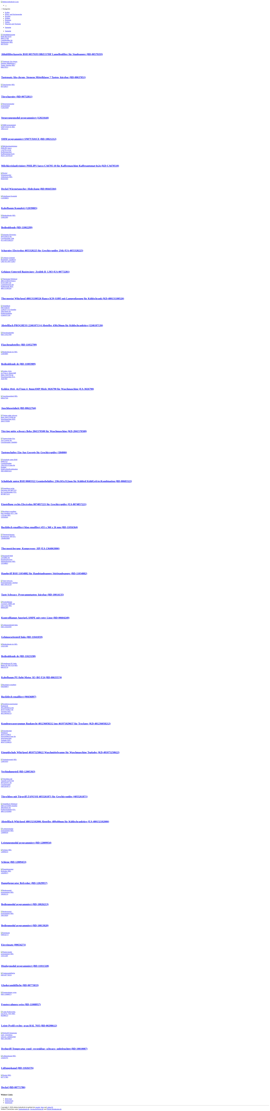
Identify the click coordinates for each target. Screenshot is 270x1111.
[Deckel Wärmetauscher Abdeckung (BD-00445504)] (9, 179)
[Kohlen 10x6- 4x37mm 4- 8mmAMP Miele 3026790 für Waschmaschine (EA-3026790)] (9, 379)
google (37, 1107)
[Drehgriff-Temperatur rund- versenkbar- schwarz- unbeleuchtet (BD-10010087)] (9, 1039)
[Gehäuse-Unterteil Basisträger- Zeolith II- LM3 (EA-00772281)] (9, 261)
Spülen (7, 22)
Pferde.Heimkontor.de (54, 1109)
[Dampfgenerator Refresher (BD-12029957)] (9, 873)
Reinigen (8, 20)
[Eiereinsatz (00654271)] (9, 935)
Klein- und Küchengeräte (13, 14)
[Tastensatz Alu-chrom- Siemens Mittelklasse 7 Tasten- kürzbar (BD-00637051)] (9, 67)
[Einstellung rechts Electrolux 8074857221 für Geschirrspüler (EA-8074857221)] (9, 494)
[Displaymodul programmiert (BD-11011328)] (9, 956)
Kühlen (7, 18)
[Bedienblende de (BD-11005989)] (9, 354)
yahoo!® (50, 1107)
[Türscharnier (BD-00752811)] (9, 86)
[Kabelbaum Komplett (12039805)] (9, 198)
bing (42, 1107)
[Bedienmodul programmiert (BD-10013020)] (9, 915)
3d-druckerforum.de (36, 1109)
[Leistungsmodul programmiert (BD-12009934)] (9, 832)
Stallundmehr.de (24, 1109)
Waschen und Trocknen (13, 24)
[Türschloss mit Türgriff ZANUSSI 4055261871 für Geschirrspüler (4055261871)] (9, 786)
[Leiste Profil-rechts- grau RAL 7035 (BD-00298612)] (9, 1015)
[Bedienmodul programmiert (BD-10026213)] (9, 894)
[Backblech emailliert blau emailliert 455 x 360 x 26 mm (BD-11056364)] (9, 517)
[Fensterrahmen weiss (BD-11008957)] (9, 994)
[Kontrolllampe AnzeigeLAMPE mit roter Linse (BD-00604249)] (9, 607)
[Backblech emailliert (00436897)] (9, 686)
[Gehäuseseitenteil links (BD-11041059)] (9, 627)
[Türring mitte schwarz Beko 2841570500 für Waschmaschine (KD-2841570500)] (9, 421)
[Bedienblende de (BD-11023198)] (9, 646)
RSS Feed (8, 1099)
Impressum (8, 1103)
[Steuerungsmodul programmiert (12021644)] (9, 107)
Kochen (7, 16)
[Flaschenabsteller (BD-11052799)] (9, 334)
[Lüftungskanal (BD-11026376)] (9, 1058)
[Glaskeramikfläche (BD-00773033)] (9, 975)
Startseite (8, 27)
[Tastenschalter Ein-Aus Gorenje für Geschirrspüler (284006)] (9, 442)
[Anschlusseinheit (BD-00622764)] (9, 398)
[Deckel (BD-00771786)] (9, 1077)
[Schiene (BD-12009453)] (9, 852)
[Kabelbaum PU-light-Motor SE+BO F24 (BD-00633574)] (9, 667)
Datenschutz (9, 1101)
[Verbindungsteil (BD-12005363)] (9, 761)
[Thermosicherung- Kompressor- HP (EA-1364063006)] (9, 538)
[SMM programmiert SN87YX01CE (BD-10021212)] (9, 129)
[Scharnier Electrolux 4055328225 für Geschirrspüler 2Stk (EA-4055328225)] (9, 240)
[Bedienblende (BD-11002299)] (9, 217)
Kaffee (7, 12)
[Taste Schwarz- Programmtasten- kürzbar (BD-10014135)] (9, 584)
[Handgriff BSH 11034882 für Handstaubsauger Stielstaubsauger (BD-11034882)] (9, 563)
